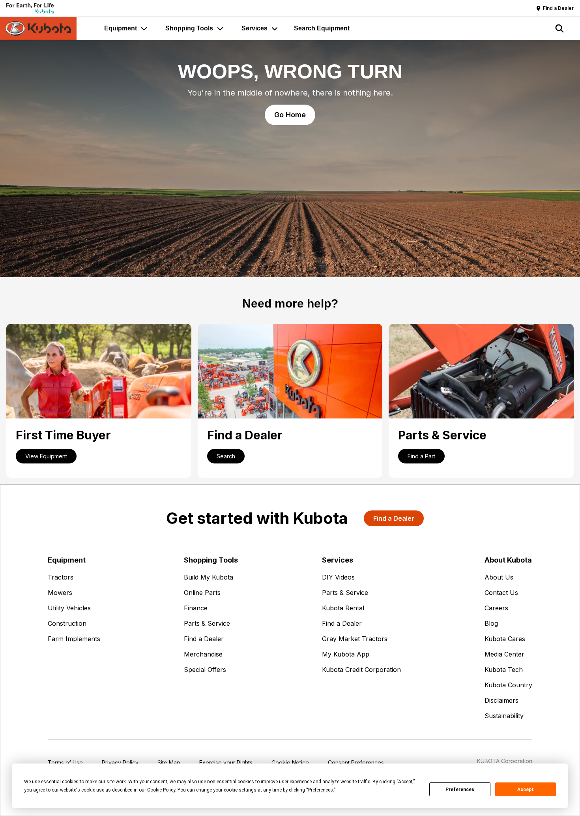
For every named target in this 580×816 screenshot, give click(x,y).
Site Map (168, 762)
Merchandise (203, 654)
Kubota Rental (343, 608)
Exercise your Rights (226, 762)
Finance (196, 608)
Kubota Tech (504, 669)
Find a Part (421, 456)
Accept (525, 789)
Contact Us (501, 593)
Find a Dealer (204, 639)
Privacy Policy (120, 762)
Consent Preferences (356, 762)
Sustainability (504, 716)
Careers (496, 608)
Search (226, 456)
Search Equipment (322, 28)
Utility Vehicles (69, 608)
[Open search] (559, 28)
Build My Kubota (208, 577)
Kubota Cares (505, 639)
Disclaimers (501, 700)
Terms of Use (65, 762)
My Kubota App (345, 654)
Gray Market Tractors (354, 639)
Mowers (60, 593)
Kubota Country (508, 685)
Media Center (504, 654)
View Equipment (46, 456)
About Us (499, 577)
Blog (491, 623)
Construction (67, 623)
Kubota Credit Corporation (361, 669)
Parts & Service (207, 623)
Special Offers (205, 669)
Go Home (290, 115)
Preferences (459, 789)
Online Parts (202, 593)
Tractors (60, 577)
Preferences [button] (320, 790)
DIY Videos (338, 577)
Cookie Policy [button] (161, 790)
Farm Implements (74, 639)
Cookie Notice (290, 762)
